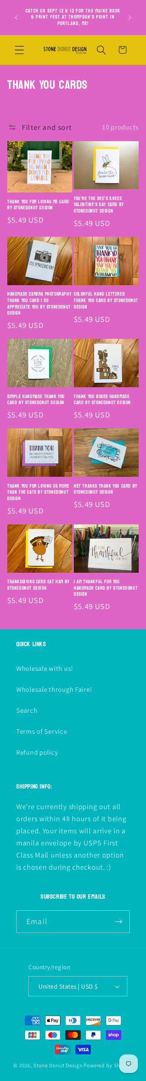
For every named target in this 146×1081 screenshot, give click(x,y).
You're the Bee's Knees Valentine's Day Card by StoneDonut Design (99, 205)
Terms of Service (41, 731)
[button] (19, 50)
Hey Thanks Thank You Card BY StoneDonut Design (105, 489)
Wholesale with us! (44, 668)
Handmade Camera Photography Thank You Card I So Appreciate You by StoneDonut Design (39, 303)
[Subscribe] (118, 921)
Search (26, 710)
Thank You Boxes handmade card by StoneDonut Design (102, 400)
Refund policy (37, 752)
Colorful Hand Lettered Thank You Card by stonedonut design (106, 300)
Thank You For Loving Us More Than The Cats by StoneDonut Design (38, 492)
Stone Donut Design (57, 1065)
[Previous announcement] (16, 17)
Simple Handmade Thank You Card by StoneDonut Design (36, 400)
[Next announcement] (130, 17)
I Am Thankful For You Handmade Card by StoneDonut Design (105, 588)
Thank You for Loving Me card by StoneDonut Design (38, 205)
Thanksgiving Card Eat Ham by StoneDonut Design (38, 585)
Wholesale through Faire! (54, 689)
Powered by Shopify (108, 1065)
